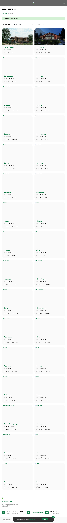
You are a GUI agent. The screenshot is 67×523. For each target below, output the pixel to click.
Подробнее (32, 519)
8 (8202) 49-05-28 (37, 512)
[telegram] (64, 3)
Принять (45, 519)
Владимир (8, 105)
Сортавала (8, 453)
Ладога (39, 250)
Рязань (39, 395)
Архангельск (9, 47)
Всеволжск (41, 134)
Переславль (41, 308)
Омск (6, 308)
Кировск (7, 250)
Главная (4, 13)
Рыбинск (7, 395)
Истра (6, 221)
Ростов (39, 366)
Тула (38, 482)
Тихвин (7, 482)
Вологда (39, 105)
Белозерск (8, 76)
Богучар (39, 76)
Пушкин (7, 366)
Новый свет (41, 279)
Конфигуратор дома (11, 18)
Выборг (7, 163)
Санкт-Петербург (11, 424)
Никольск (8, 279)
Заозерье (40, 192)
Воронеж (7, 134)
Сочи (38, 453)
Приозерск (8, 337)
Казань (39, 221)
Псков (39, 337)
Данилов (7, 192)
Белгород (40, 47)
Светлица (40, 424)
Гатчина (39, 163)
